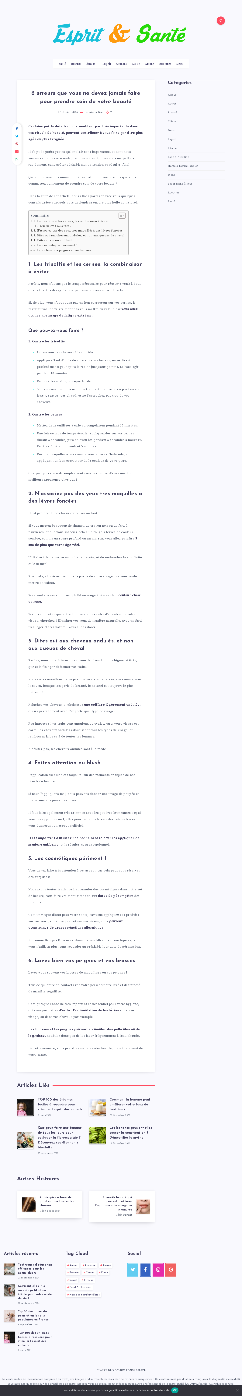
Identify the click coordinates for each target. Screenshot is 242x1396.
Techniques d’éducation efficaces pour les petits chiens (35, 1269)
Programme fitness (180, 184)
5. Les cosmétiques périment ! (55, 245)
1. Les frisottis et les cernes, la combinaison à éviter (71, 221)
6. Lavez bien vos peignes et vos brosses (62, 250)
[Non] (237, 1390)
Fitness (90, 64)
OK (175, 1390)
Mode (136, 64)
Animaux (121, 64)
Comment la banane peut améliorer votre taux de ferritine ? (129, 1104)
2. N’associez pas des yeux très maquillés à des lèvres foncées (78, 230)
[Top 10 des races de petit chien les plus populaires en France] (9, 1316)
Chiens (172, 121)
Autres (172, 103)
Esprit (106, 64)
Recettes (165, 64)
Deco (179, 64)
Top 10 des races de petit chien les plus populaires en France (33, 1315)
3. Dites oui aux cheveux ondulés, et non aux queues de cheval (79, 235)
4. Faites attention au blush (53, 240)
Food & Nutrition (178, 157)
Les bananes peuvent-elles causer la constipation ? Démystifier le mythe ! (130, 1133)
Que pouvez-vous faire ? (55, 226)
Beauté (76, 64)
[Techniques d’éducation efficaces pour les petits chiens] (9, 1269)
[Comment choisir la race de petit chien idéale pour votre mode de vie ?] (9, 1290)
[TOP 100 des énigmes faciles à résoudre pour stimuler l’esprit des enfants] (9, 1337)
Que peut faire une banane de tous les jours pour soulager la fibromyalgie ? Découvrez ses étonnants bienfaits (60, 1137)
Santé (62, 64)
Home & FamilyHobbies (183, 166)
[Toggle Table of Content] (120, 215)
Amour (149, 64)
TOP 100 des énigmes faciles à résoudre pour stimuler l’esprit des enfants (60, 1104)
